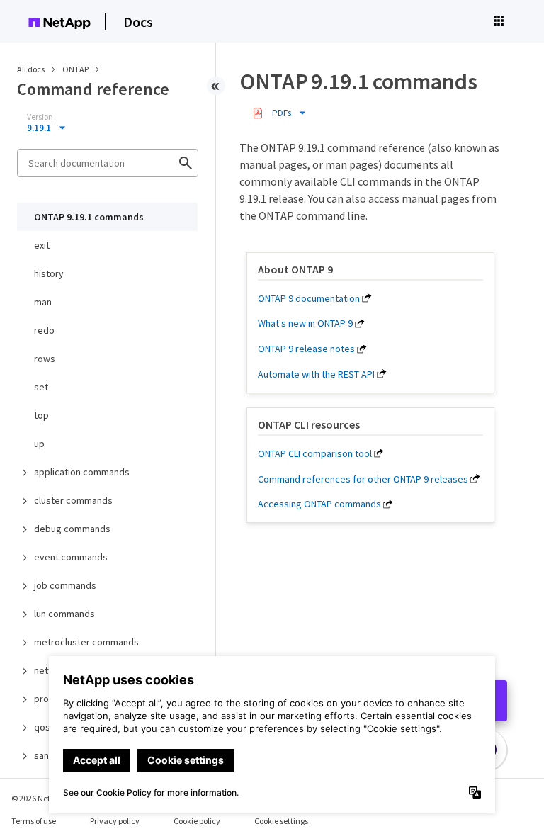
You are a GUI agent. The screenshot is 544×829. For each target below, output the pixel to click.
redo (44, 330)
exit (42, 245)
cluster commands (73, 500)
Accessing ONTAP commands (319, 503)
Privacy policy (115, 821)
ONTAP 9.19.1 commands (89, 216)
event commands (71, 557)
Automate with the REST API (316, 374)
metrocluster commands (86, 642)
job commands (65, 585)
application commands (82, 472)
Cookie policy (197, 821)
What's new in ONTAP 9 (305, 323)
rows (44, 358)
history (49, 273)
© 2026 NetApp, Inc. (46, 798)
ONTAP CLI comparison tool (315, 453)
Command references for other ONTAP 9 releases (363, 479)
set (41, 386)
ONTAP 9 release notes (306, 348)
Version (40, 117)
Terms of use (33, 821)
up (39, 443)
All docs (31, 69)
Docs (138, 21)
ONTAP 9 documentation (309, 298)
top (41, 415)
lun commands (64, 613)
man (43, 301)
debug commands (72, 528)
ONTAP (76, 69)
